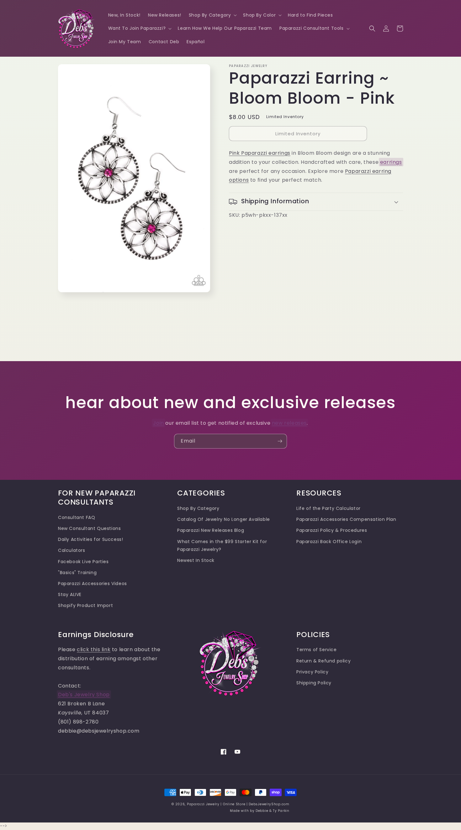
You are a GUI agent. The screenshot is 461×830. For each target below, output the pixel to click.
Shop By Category (198, 508)
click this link (93, 649)
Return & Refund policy (323, 661)
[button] (212, 15)
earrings (391, 162)
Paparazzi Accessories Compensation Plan (346, 519)
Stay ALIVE (70, 594)
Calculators (71, 550)
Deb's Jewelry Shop (84, 694)
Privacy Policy (312, 672)
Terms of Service (316, 649)
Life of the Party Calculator (328, 508)
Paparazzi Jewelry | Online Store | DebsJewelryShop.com (238, 804)
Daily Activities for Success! (90, 539)
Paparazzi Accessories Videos (92, 583)
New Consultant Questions (89, 528)
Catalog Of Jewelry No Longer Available (223, 519)
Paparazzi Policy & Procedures (331, 530)
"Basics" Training (77, 572)
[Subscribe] (280, 441)
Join (158, 423)
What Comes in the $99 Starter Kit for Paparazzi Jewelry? (222, 545)
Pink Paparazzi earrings (259, 153)
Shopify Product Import (85, 605)
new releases (289, 423)
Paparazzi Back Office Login (329, 541)
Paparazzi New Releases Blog (210, 530)
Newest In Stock (196, 560)
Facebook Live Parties (83, 561)
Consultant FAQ (76, 517)
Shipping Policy (313, 683)
